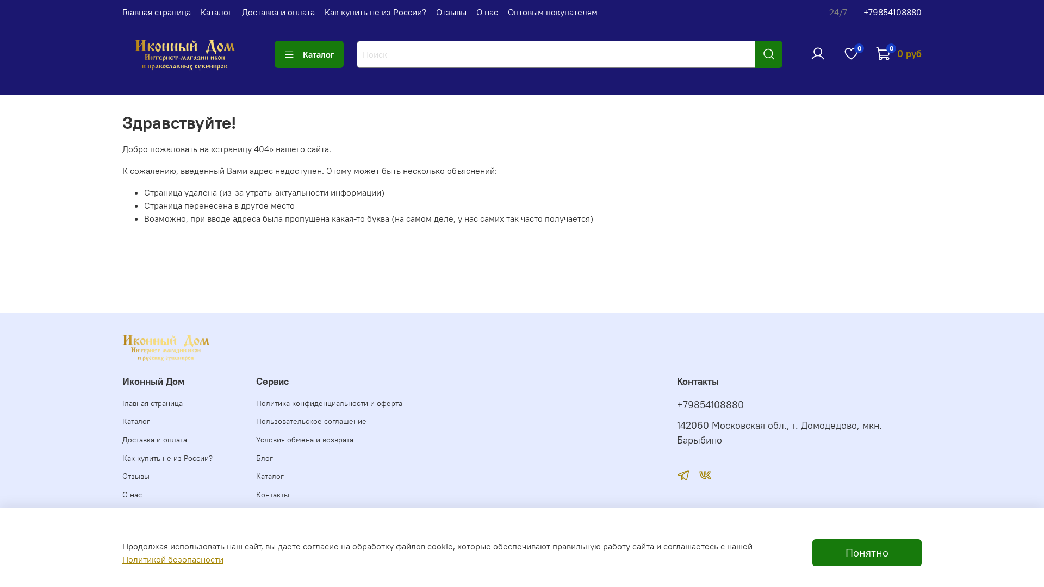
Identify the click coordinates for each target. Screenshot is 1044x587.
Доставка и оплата (278, 12)
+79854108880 (892, 12)
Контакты (272, 494)
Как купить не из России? (375, 12)
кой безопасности (187, 559)
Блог (264, 458)
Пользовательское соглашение (311, 421)
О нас (487, 12)
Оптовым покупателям (553, 12)
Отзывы (451, 12)
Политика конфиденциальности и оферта (329, 403)
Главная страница (156, 12)
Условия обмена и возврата (304, 440)
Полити (137, 559)
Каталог (216, 12)
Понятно (867, 552)
